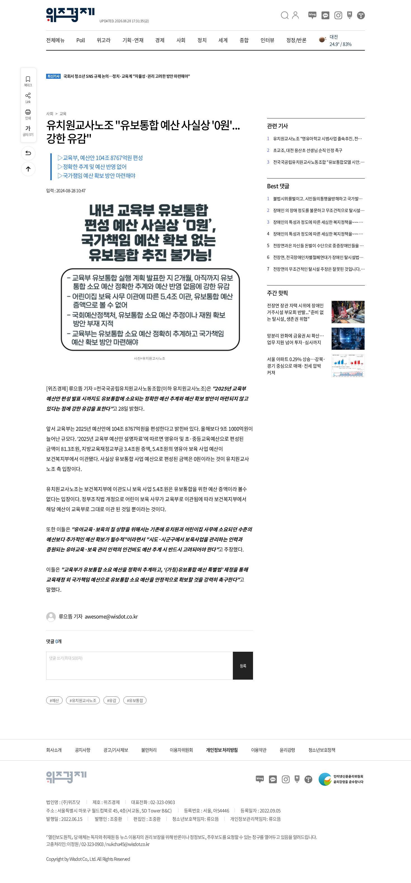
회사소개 (54, 749)
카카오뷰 (325, 15)
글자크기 (28, 134)
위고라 (104, 40)
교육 (63, 113)
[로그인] (297, 15)
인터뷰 (268, 40)
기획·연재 (133, 40)
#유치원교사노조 (83, 700)
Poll (80, 40)
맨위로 (28, 169)
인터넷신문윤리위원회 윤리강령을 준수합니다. (341, 779)
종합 (244, 40)
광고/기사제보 (115, 749)
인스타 (338, 15)
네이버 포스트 (349, 15)
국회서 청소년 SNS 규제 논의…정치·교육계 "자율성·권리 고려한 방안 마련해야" (119, 76)
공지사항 (82, 749)
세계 (223, 40)
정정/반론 (296, 40)
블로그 (312, 15)
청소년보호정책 (321, 749)
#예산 (54, 700)
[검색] (286, 15)
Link (27, 101)
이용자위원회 (181, 749)
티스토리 (361, 15)
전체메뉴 (55, 40)
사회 (181, 40)
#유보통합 (135, 700)
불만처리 (149, 749)
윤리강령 (287, 749)
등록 (243, 665)
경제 (159, 40)
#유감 (111, 700)
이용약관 (258, 749)
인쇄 (27, 118)
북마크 (28, 85)
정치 (202, 40)
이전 (28, 153)
